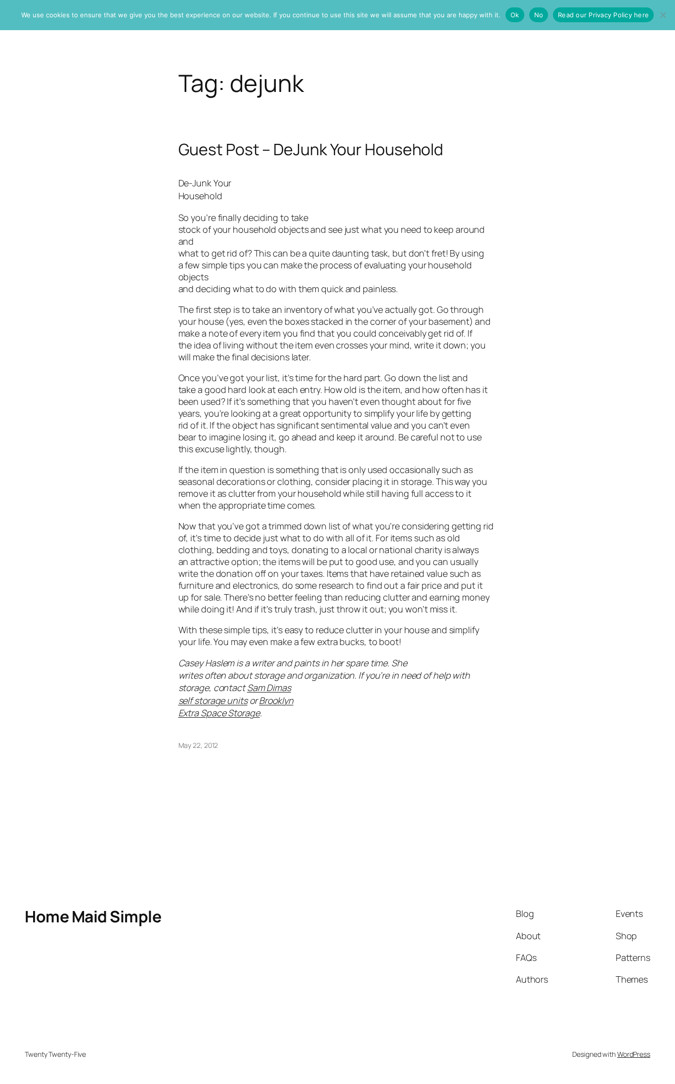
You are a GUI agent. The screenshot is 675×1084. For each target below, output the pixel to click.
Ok (514, 15)
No (539, 15)
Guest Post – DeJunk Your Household (311, 149)
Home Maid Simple (93, 916)
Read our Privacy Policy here (603, 15)
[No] (663, 15)
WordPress (633, 1054)
